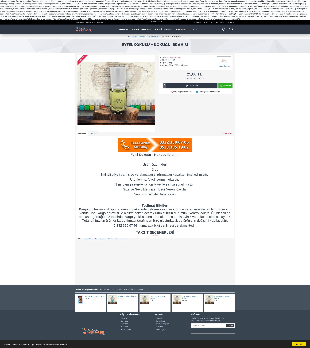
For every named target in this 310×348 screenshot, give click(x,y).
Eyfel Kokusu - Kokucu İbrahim (95, 239)
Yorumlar (93, 133)
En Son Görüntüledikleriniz (111, 290)
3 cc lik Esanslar (152, 37)
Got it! (299, 344)
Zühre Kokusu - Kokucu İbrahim (157, 297)
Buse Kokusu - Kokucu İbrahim (189, 297)
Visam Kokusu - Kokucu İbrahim (222, 297)
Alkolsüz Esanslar (138, 37)
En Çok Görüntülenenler (133, 290)
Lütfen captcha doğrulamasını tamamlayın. (201, 338)
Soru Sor (228, 133)
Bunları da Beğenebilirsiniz (87, 290)
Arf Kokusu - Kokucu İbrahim (127, 296)
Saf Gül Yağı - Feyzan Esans (94, 296)
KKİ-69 (110, 239)
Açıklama (82, 133)
